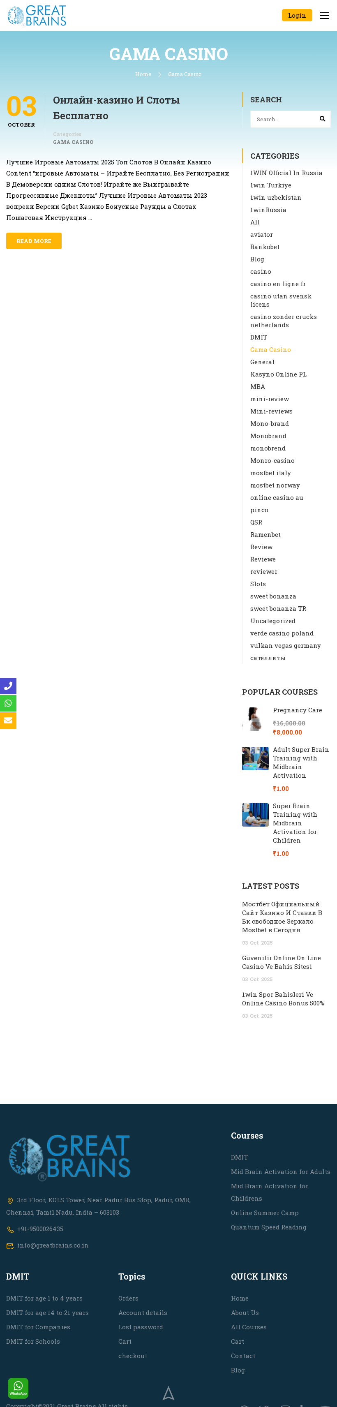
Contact (243, 1356)
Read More (33, 241)
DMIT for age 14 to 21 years (47, 1312)
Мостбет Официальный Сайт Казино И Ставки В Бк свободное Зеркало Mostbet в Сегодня (282, 917)
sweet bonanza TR (278, 608)
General (262, 362)
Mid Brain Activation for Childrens (269, 1192)
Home (143, 74)
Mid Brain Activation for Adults (280, 1171)
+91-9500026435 (40, 1228)
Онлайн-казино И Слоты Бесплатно (116, 107)
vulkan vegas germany (285, 645)
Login (297, 15)
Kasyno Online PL (278, 374)
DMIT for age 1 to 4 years (44, 1298)
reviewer (263, 571)
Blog (257, 259)
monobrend (268, 448)
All (255, 222)
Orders (128, 1298)
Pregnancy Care (297, 710)
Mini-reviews (271, 411)
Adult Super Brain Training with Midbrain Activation (301, 762)
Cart (125, 1341)
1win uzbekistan (276, 197)
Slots (258, 584)
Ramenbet (265, 534)
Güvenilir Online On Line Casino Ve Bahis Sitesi (281, 962)
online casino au (276, 497)
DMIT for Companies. (39, 1327)
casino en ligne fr (278, 284)
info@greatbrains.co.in (53, 1245)
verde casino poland (282, 633)
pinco (259, 510)
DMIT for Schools (33, 1341)
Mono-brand (269, 423)
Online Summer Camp (265, 1212)
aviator (261, 234)
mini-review (269, 399)
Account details (142, 1312)
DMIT (258, 337)
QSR (256, 522)
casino (260, 271)
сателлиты (268, 658)
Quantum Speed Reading (269, 1227)
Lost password (140, 1327)
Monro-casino (272, 460)
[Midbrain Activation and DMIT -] (37, 15)
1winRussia (268, 210)
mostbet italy (270, 473)
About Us (245, 1312)
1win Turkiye (270, 185)
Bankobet (264, 247)
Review (261, 547)
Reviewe (263, 559)
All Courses (249, 1327)
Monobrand (268, 436)
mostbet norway (275, 485)
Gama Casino (73, 142)
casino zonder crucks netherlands (283, 320)
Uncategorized (272, 621)
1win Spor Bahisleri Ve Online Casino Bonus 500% (283, 998)
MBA (257, 386)
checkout (132, 1356)
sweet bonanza (273, 596)
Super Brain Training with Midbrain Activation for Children (295, 823)
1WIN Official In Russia (286, 173)
